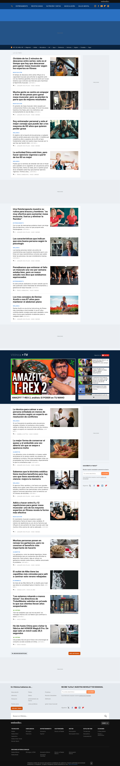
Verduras (69, 47)
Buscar (105, 716)
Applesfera (14, 736)
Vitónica (19, 355)
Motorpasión (72, 731)
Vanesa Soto (21, 590)
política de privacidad (85, 695)
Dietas (30, 695)
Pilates (30, 692)
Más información (73, 764)
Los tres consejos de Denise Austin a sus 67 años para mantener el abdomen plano (27, 299)
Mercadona (43, 47)
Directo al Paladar (59, 731)
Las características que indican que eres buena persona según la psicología (30, 241)
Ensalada (83, 47)
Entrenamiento (18, 223)
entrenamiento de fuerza (33, 699)
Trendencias (86, 731)
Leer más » (32, 83)
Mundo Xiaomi (15, 741)
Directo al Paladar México (59, 752)
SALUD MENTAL (83, 6)
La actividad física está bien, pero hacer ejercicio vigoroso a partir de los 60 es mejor (30, 154)
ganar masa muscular (51, 704)
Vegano (76, 47)
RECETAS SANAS (37, 6)
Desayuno (14, 699)
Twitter (90, 485)
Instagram (95, 6)
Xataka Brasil (14, 754)
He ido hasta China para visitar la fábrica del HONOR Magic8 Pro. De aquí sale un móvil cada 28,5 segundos (30, 630)
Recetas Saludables (50, 695)
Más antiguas (74, 653)
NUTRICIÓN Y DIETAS (53, 6)
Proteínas (47, 692)
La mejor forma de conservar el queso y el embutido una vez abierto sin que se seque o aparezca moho (29, 444)
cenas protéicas (32, 704)
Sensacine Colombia (43, 755)
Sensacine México (45, 752)
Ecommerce (17, 580)
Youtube (102, 6)
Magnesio (28, 47)
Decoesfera (86, 733)
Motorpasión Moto (74, 733)
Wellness (16, 132)
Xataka (17, 610)
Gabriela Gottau (22, 434)
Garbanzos (61, 47)
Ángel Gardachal (23, 174)
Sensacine (43, 731)
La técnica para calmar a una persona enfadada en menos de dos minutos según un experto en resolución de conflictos (30, 413)
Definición (48, 699)
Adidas (35, 47)
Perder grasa (15, 704)
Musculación (17, 72)
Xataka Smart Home (16, 738)
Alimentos (16, 452)
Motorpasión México (72, 752)
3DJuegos (28, 731)
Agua (54, 47)
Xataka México (15, 752)
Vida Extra (28, 733)
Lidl (49, 47)
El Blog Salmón (102, 731)
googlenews (108, 6)
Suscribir (105, 473)
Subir (104, 723)
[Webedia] (105, 1)
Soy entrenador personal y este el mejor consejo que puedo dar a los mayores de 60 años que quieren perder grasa (30, 125)
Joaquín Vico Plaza (23, 85)
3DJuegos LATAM (30, 752)
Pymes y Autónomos (101, 734)
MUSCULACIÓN (69, 6)
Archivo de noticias (20, 653)
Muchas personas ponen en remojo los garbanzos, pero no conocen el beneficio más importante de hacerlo (28, 544)
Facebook (98, 6)
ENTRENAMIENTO (22, 6)
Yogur (89, 47)
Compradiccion (87, 736)
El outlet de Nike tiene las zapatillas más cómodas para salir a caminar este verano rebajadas (30, 574)
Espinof (42, 733)
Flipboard (105, 6)
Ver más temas (17, 708)
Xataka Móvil (14, 733)
